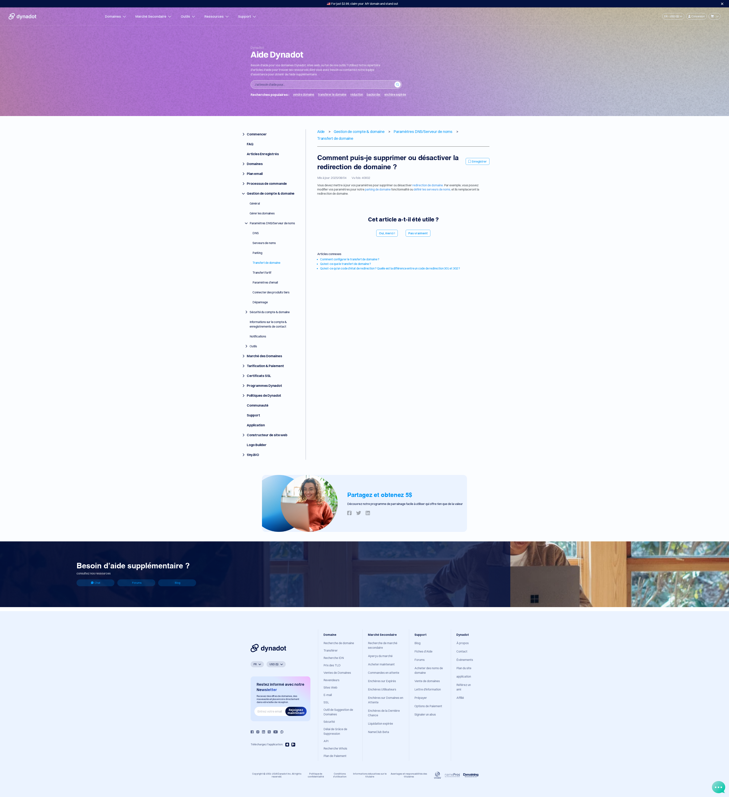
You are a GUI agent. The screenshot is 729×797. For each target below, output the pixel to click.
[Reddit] (281, 731)
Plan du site (463, 668)
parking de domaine (378, 189)
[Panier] (714, 16)
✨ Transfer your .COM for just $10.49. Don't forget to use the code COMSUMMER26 (362, 4)
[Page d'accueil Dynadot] (22, 16)
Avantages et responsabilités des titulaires (409, 775)
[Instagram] (257, 731)
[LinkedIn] (263, 731)
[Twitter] (269, 731)
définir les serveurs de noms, (432, 189)
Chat (97, 583)
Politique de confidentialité (316, 775)
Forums (137, 583)
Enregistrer (479, 161)
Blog (177, 583)
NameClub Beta (378, 732)
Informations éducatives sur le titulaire (370, 775)
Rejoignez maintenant (296, 711)
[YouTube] (275, 731)
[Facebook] (252, 731)
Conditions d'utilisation (339, 775)
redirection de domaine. (427, 185)
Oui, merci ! (387, 233)
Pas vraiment (418, 233)
